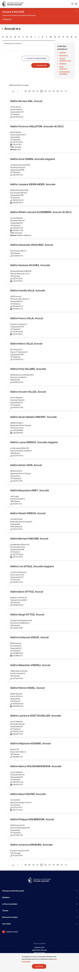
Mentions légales (39, 950)
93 (45, 91)
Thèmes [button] (5, 910)
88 (25, 91)
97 (62, 91)
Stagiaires (62, 64)
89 (29, 91)
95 (54, 91)
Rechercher (41, 65)
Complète (62, 52)
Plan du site (39, 947)
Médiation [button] (6, 897)
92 (41, 91)
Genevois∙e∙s (63, 55)
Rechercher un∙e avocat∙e (12, 43)
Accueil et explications (36, 58)
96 (58, 91)
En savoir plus (6, 19)
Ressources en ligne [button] (9, 917)
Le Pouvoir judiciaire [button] (9, 904)
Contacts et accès (12, 932)
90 (34, 91)
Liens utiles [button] (6, 924)
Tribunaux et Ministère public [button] (13, 891)
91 (37, 91)
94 (50, 91)
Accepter (39, 966)
